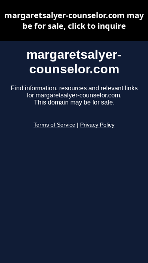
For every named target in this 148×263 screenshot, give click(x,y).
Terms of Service (54, 125)
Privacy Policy (97, 125)
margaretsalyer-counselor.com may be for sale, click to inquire (74, 20)
